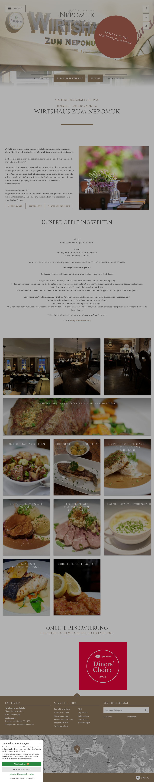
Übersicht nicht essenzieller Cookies (22, 774)
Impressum (30, 778)
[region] (21, 753)
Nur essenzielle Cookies (22, 769)
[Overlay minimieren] (40, 743)
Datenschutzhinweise (17, 778)
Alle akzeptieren (20, 764)
